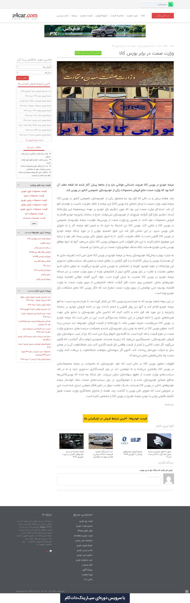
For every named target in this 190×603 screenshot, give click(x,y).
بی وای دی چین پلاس (42, 247)
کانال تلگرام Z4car (85, 530)
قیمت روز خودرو (85, 521)
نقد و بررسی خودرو (84, 550)
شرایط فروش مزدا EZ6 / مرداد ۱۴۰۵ (38, 130)
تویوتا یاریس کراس (43, 279)
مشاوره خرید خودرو (84, 555)
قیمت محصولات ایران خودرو (34, 191)
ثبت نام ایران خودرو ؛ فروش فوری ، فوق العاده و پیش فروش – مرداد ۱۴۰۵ (35, 299)
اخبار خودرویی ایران (146, 45)
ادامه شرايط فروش (35, 140)
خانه (143, 15)
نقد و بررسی (62, 15)
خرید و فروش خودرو (83, 560)
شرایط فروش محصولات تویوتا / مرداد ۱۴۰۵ (35, 105)
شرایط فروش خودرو (84, 545)
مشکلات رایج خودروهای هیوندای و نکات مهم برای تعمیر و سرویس (34, 174)
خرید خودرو (132, 15)
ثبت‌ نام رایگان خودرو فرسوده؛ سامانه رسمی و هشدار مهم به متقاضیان (103, 454)
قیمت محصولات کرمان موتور (34, 204)
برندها (74, 15)
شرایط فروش (101, 15)
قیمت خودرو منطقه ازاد (83, 535)
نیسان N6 (46, 265)
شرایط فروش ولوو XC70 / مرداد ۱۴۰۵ (37, 110)
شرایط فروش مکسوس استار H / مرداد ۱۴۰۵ (35, 134)
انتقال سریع (22, 78)
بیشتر (34, 223)
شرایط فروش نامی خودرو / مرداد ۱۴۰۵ (37, 120)
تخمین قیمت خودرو (84, 526)
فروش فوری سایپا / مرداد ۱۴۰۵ (39, 304)
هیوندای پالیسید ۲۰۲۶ (42, 270)
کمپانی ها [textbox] (47, 67)
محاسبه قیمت (117, 15)
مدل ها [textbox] (48, 72)
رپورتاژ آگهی (87, 569)
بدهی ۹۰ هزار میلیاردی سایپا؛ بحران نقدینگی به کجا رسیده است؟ (159, 454)
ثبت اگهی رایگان (163, 15)
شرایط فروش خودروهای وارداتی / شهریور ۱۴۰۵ (132, 453)
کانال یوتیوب (86, 565)
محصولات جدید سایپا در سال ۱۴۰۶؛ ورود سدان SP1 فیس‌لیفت (35, 353)
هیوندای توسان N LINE (41, 256)
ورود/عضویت (87, 574)
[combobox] (34, 67)
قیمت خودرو (86, 15)
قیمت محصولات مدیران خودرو (34, 209)
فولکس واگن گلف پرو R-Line (39, 252)
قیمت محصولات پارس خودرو (34, 200)
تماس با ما (88, 579)
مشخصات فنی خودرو (83, 540)
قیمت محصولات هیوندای (34, 218)
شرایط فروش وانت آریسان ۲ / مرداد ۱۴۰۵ (35, 359)
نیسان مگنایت (45, 243)
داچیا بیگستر (45, 274)
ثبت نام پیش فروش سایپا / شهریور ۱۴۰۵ (36, 91)
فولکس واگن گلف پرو (42, 261)
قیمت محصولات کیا (34, 213)
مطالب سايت (162, 45)
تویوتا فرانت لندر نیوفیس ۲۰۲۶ (38, 238)
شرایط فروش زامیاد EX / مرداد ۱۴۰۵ (38, 96)
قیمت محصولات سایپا (34, 195)
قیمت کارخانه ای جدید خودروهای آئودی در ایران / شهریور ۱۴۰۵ (73, 454)
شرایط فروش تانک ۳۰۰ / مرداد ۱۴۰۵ (38, 115)
